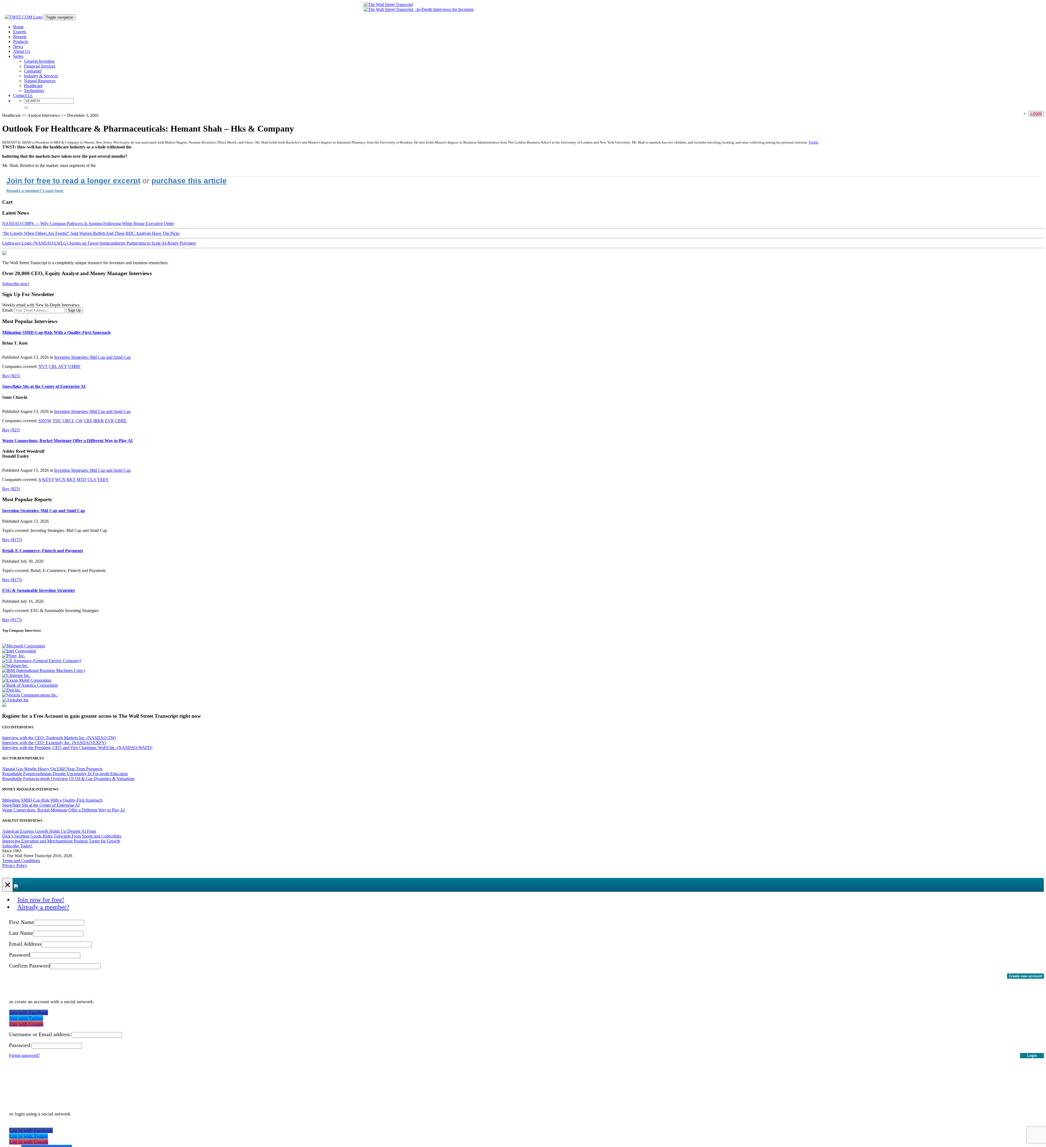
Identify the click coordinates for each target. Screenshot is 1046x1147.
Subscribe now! (15, 283)
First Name (21, 922)
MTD (81, 479)
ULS (91, 479)
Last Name (21, 933)
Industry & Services (41, 76)
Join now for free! (40, 899)
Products (20, 41)
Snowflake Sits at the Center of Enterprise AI (44, 386)
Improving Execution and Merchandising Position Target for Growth (61, 841)
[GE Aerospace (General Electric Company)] (41, 660)
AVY (62, 366)
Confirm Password (29, 966)
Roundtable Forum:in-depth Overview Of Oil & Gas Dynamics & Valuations (68, 778)
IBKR (98, 420)
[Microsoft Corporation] (23, 646)
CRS (88, 420)
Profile (814, 142)
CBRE (121, 420)
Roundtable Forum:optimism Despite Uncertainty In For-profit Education (65, 773)
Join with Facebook (28, 1012)
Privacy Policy (14, 865)
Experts (19, 31)
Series (18, 56)
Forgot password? (24, 1055)
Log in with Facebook (31, 1130)
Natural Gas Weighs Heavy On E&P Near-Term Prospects (52, 768)
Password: (20, 1045)
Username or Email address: (40, 1034)
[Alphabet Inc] (15, 700)
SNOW (44, 420)
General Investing (39, 61)
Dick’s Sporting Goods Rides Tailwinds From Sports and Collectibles (61, 836)
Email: (7, 310)
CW (79, 420)
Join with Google (26, 1024)
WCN (60, 479)
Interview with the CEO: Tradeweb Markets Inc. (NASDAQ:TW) (59, 737)
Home (18, 27)
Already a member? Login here (35, 190)
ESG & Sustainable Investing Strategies (38, 590)
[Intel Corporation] (19, 651)
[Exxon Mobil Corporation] (26, 680)
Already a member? (43, 907)
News (18, 46)
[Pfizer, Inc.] (13, 655)
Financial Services (39, 66)
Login (1036, 114)
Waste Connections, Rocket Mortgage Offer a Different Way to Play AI (67, 440)
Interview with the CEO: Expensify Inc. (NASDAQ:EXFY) (54, 742)
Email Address (25, 944)
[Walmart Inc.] (15, 665)
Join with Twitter (26, 1018)
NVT (43, 366)
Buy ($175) (12, 539)
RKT (70, 479)
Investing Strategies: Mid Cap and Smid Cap (92, 357)
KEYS (48, 479)
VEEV (103, 479)
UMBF (74, 366)
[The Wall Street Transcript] (388, 4)
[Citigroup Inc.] (16, 675)
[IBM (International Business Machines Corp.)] (43, 670)
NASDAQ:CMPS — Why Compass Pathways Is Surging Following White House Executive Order (88, 223)
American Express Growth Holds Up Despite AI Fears (49, 831)
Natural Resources (40, 80)
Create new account (1025, 976)
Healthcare (33, 85)
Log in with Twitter (28, 1136)
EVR (109, 420)
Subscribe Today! (17, 846)
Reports (19, 36)
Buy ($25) (11, 375)
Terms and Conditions (21, 860)
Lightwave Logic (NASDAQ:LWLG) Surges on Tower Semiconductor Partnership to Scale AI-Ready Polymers (99, 243)
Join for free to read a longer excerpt (73, 181)
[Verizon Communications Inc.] (30, 695)
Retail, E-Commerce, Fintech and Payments (42, 550)
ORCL (68, 420)
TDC (57, 420)
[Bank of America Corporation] (30, 685)
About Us (21, 51)
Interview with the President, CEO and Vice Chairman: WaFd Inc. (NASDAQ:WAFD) (77, 747)
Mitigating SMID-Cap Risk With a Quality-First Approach (56, 332)
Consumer (33, 71)
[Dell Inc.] (12, 690)
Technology (34, 90)
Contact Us (22, 95)
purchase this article (189, 181)
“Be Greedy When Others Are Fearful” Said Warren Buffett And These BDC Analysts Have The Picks (91, 233)
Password (19, 955)
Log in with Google (28, 1142)
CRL (53, 366)
